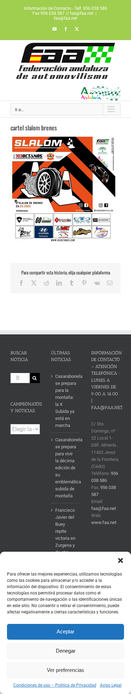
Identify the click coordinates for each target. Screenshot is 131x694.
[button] (120, 560)
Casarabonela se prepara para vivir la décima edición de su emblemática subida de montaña (66, 467)
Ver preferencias (65, 670)
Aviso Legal (111, 685)
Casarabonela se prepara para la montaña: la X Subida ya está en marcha (66, 401)
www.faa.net (103, 522)
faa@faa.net (65, 18)
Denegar (65, 651)
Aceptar (65, 631)
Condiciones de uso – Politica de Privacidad (54, 685)
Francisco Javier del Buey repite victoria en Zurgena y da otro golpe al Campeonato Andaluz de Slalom (66, 545)
